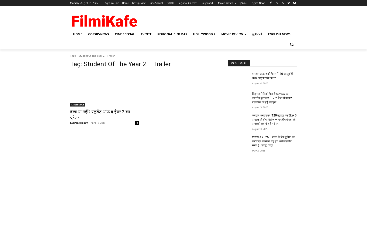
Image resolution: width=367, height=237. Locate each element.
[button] (292, 44)
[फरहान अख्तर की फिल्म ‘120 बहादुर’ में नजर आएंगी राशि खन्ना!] (238, 79)
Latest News (77, 104)
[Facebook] (270, 3)
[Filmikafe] (104, 19)
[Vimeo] (288, 3)
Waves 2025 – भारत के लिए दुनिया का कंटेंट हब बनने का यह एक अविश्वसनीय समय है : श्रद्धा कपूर (273, 141)
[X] (282, 3)
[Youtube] (294, 3)
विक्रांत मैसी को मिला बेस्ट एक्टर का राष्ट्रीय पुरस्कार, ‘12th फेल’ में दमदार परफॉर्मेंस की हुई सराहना (272, 98)
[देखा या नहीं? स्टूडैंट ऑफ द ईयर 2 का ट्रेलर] (104, 89)
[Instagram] (276, 3)
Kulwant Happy (79, 122)
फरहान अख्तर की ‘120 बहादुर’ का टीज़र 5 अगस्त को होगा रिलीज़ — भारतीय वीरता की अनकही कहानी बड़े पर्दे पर (274, 119)
